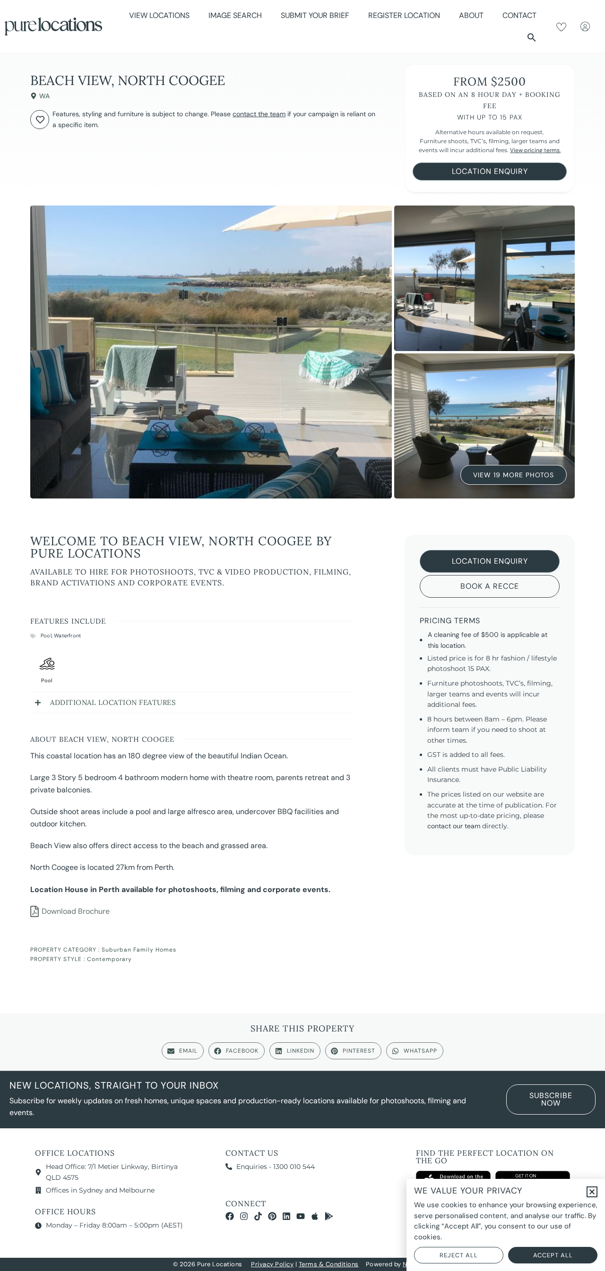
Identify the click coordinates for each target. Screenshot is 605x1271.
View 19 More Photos (513, 477)
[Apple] (315, 1216)
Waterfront (67, 635)
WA (44, 96)
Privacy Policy (272, 1264)
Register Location (404, 15)
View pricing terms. (535, 150)
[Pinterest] (272, 1216)
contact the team (259, 114)
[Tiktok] (258, 1216)
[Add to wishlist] (39, 119)
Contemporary (109, 959)
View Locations (159, 15)
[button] (532, 37)
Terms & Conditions (329, 1264)
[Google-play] (329, 1216)
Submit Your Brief (315, 15)
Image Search (235, 15)
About (471, 15)
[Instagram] (244, 1216)
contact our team (453, 826)
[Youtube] (300, 1216)
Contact (519, 15)
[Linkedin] (286, 1216)
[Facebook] (229, 1216)
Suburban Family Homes (139, 949)
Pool (46, 635)
